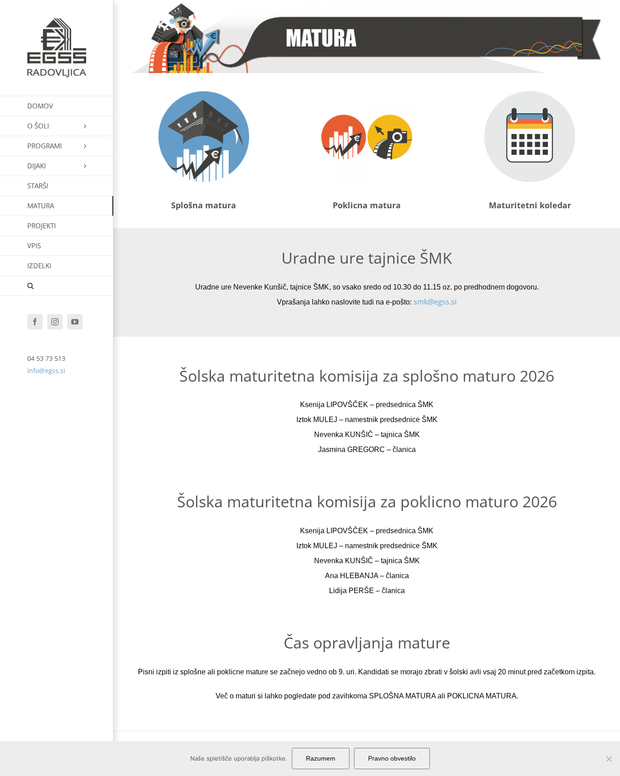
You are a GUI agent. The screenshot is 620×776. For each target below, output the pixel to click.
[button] (56, 286)
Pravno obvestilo (392, 758)
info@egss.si (46, 370)
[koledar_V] (529, 95)
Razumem (320, 758)
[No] (608, 758)
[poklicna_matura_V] (366, 95)
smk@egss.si (435, 302)
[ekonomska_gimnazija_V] (203, 95)
